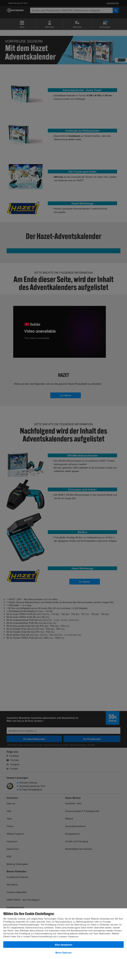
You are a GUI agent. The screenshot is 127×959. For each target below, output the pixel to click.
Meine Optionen (63, 952)
